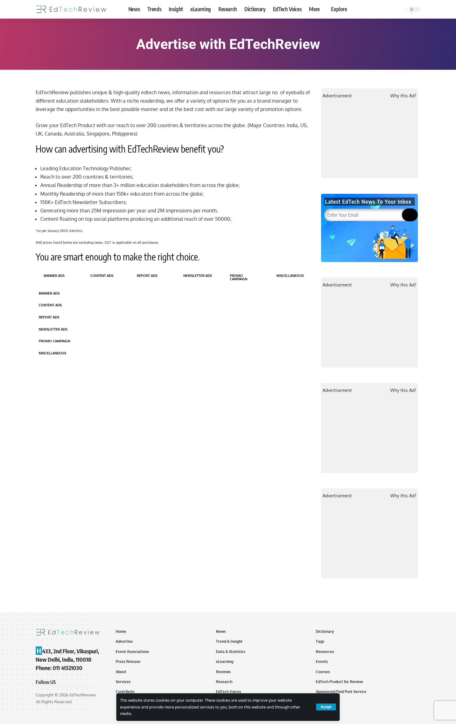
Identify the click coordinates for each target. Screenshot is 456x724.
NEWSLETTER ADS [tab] (197, 275)
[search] (398, 9)
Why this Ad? (403, 95)
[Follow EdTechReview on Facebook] (65, 682)
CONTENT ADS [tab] (101, 275)
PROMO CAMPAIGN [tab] (238, 277)
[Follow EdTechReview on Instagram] (88, 682)
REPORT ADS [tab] (147, 275)
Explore (339, 9)
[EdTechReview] (71, 9)
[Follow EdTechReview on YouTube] (80, 682)
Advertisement (337, 95)
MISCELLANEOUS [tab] (290, 275)
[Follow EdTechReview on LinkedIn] (95, 682)
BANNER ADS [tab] (54, 275)
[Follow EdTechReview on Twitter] (73, 682)
